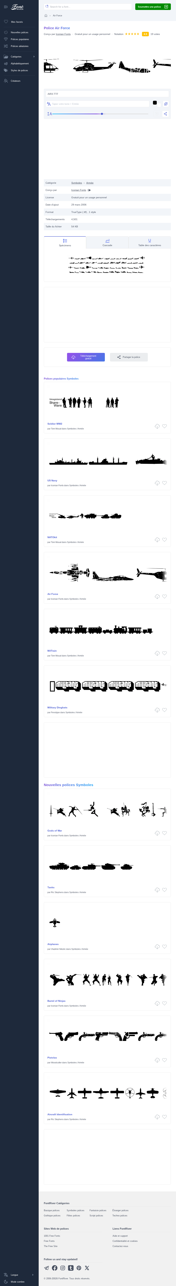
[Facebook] (54, 1270)
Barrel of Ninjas (56, 1000)
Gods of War (54, 830)
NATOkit (52, 537)
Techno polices (119, 1215)
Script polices (96, 1215)
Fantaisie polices (98, 1210)
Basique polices (52, 1210)
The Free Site (50, 1246)
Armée (90, 182)
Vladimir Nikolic (58, 949)
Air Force (52, 594)
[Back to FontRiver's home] (16, 7)
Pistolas (52, 1057)
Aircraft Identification (59, 1114)
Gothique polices (52, 1215)
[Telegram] (46, 1270)
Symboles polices (75, 1210)
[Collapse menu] (5, 7)
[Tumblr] (71, 1270)
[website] (88, 190)
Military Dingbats (57, 707)
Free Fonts (49, 1241)
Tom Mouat (56, 429)
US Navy (52, 480)
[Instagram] (62, 1270)
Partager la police (131, 357)
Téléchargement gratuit (88, 357)
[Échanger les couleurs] (166, 104)
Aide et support (120, 1236)
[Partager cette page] (165, 114)
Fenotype (55, 712)
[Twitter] (87, 1270)
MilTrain (52, 650)
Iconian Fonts (63, 34)
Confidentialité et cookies (125, 1241)
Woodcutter (56, 1062)
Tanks (50, 887)
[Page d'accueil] (46, 15)
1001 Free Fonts (52, 1236)
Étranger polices (120, 1210)
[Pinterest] (79, 1270)
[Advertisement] (107, 152)
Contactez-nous (120, 1246)
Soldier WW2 (54, 423)
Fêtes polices (73, 1215)
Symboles (76, 182)
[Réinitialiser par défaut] (156, 114)
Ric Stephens (57, 892)
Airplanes (53, 944)
